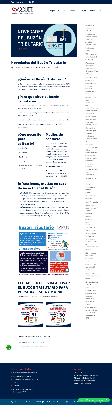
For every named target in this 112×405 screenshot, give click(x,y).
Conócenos (62, 11)
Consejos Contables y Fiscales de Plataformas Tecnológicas (90, 224)
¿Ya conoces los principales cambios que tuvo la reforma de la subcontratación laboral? (91, 241)
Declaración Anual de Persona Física (25, 373)
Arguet (53, 11)
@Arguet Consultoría (36, 342)
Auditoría (16, 386)
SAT (33, 166)
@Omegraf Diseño (72, 402)
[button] (94, 400)
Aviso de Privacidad (49, 402)
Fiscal (55, 67)
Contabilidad (42, 347)
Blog (84, 11)
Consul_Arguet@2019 (24, 67)
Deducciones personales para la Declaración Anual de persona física (91, 39)
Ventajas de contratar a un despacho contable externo (90, 210)
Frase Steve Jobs (91, 202)
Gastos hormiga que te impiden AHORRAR (91, 267)
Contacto (92, 11)
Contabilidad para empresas (22, 376)
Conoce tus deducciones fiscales (89, 28)
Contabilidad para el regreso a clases (91, 275)
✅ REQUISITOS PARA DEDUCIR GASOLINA (91, 57)
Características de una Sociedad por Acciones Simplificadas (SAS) (91, 312)
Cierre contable (91, 77)
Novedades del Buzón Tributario (38, 62)
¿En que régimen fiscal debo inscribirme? (91, 284)
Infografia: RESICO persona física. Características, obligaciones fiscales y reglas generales (91, 153)
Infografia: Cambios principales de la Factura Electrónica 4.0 (91, 169)
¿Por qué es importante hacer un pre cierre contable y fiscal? (91, 68)
